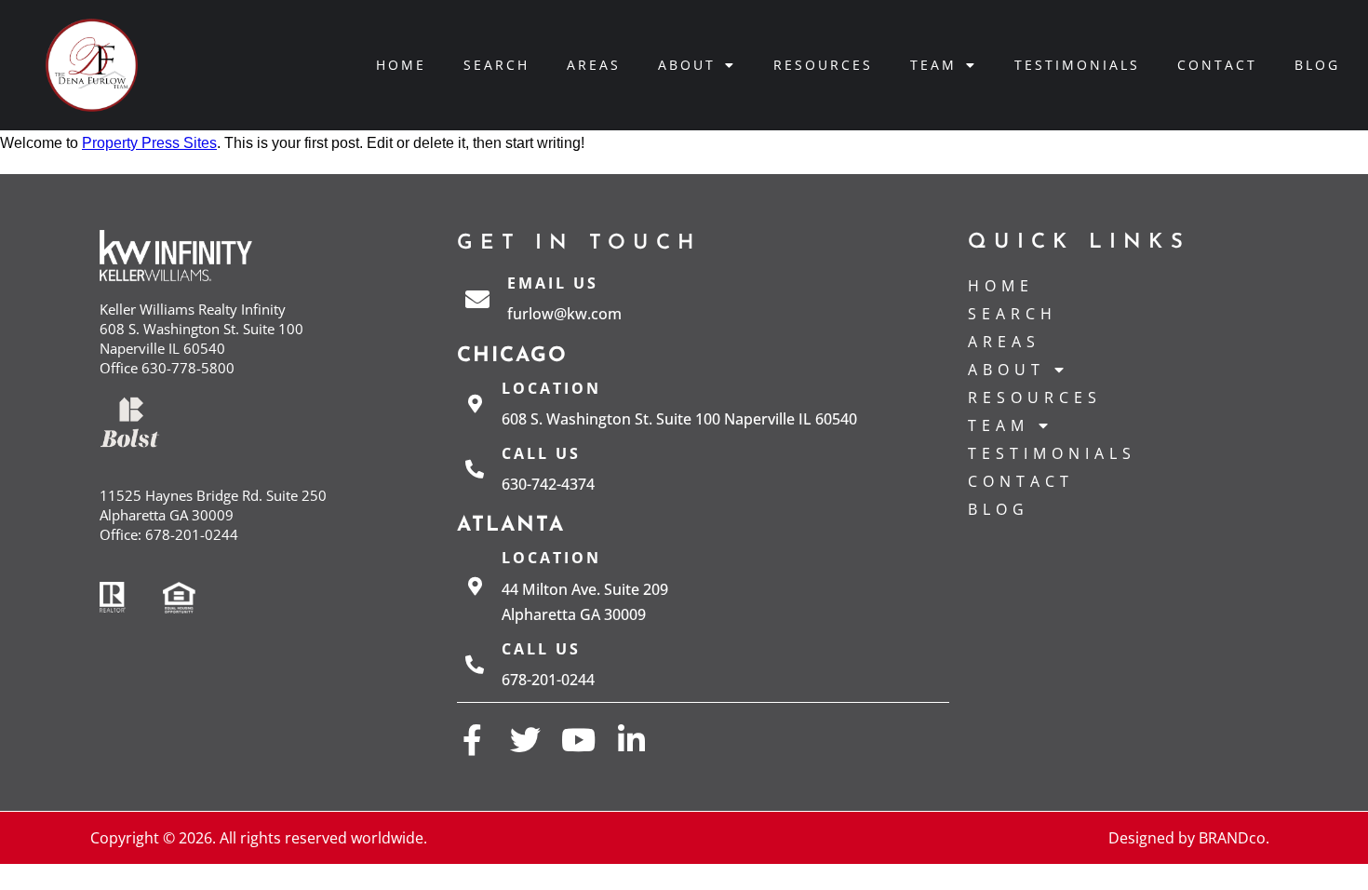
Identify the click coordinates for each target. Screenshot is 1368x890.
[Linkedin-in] (631, 739)
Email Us (552, 283)
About (687, 65)
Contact (1217, 65)
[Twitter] (525, 739)
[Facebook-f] (472, 739)
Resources (823, 65)
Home (401, 65)
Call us (541, 453)
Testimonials (1077, 65)
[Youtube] (578, 739)
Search (496, 65)
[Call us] (474, 469)
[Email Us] (477, 298)
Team (933, 65)
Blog (1317, 65)
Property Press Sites (149, 143)
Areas (594, 65)
